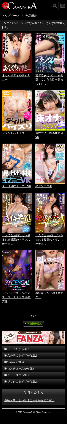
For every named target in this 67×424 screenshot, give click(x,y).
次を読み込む (33, 324)
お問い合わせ (62, 5)
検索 (54, 5)
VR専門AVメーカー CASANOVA (19, 5)
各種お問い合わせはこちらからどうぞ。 (29, 400)
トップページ (10, 15)
